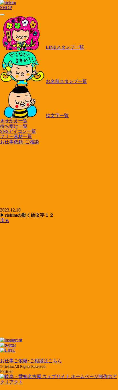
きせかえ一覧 (13, 120)
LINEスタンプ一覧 (65, 47)
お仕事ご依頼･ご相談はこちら (31, 360)
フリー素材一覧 (16, 136)
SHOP (6, 7)
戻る (4, 220)
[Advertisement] (59, 249)
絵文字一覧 (57, 115)
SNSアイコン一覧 (18, 131)
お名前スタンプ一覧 (66, 81)
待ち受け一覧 (13, 126)
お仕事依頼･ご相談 (19, 141)
